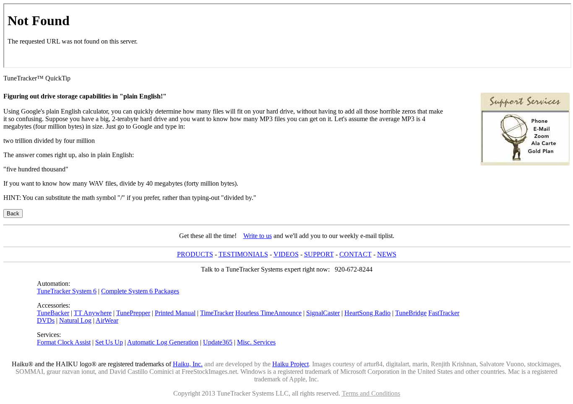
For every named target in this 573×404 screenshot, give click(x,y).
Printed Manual (175, 312)
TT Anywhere (93, 312)
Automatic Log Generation (162, 342)
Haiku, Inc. (188, 364)
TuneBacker (53, 312)
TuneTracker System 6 (66, 291)
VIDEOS (286, 254)
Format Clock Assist (64, 342)
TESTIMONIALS (243, 254)
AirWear (107, 320)
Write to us (257, 235)
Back (13, 213)
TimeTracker (217, 312)
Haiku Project (290, 364)
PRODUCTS (195, 254)
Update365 (217, 342)
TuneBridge (411, 312)
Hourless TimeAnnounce (268, 312)
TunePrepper (133, 312)
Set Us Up (109, 342)
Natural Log (75, 320)
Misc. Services (256, 342)
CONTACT (355, 254)
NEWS (386, 254)
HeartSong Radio (367, 312)
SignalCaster (323, 312)
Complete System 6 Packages (140, 291)
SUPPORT (319, 254)
